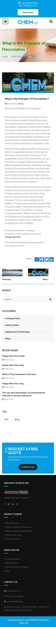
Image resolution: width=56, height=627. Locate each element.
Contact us (28, 467)
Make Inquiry (28, 12)
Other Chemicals (12, 539)
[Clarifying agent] (38, 272)
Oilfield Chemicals (13, 535)
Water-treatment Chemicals (18, 527)
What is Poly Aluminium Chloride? (19, 374)
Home (5, 56)
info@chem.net (29, 6)
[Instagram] (17, 504)
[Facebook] (4, 504)
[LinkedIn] (13, 504)
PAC (7, 419)
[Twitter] (8, 504)
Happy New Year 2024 (13, 383)
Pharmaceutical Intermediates (19, 531)
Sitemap (33, 623)
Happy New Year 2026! (13, 356)
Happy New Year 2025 (13, 365)
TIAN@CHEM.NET (13, 237)
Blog (34, 56)
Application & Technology (18, 332)
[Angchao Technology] (28, 23)
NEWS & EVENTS (20, 56)
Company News (13, 318)
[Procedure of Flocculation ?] (12, 272)
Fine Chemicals (12, 523)
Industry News (12, 325)
